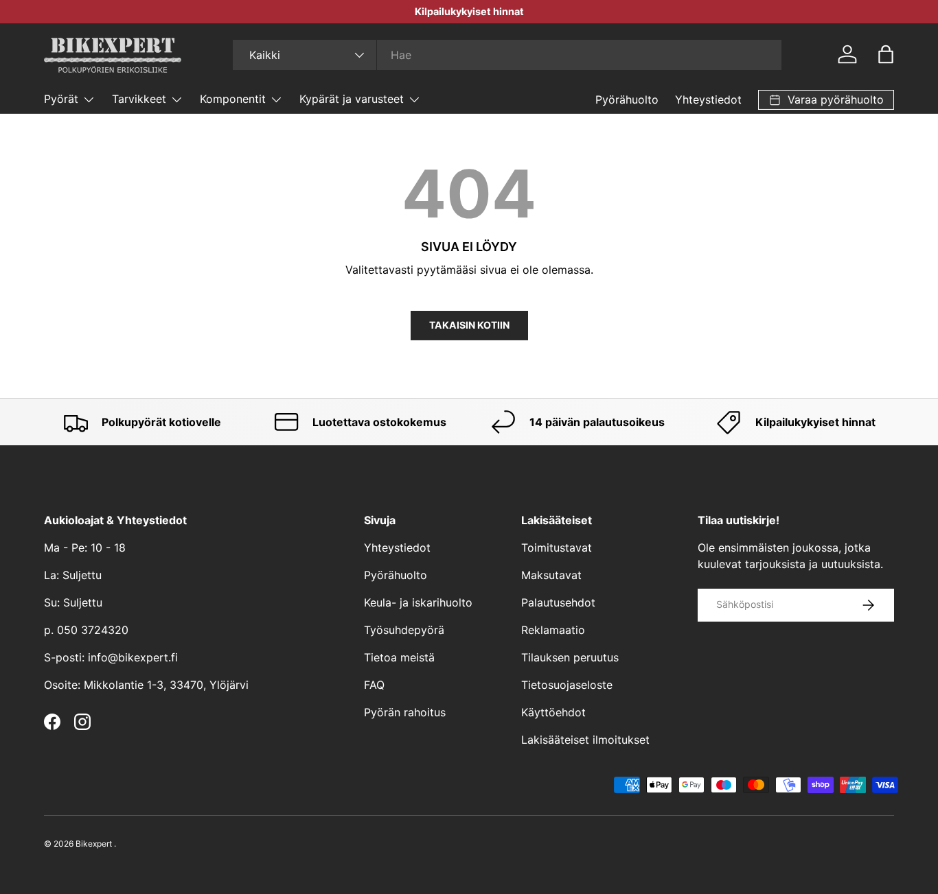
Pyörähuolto (627, 99)
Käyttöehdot (553, 712)
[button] (886, 54)
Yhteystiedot (708, 99)
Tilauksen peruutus (570, 657)
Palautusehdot (558, 602)
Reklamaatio (553, 630)
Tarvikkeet (139, 99)
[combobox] (507, 55)
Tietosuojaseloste (567, 685)
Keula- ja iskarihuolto (418, 602)
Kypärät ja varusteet (351, 99)
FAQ (374, 685)
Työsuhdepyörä (404, 630)
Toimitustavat (556, 547)
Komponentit (233, 99)
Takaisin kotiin (469, 325)
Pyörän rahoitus (405, 712)
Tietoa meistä (399, 657)
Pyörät (61, 99)
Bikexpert (94, 843)
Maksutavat (551, 575)
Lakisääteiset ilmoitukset (585, 739)
